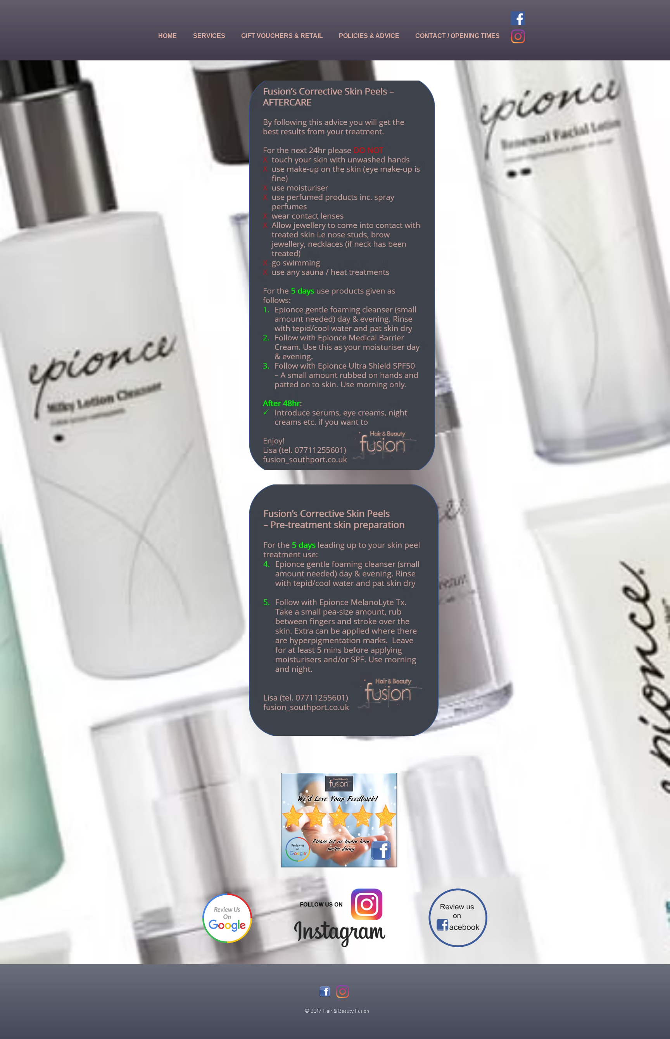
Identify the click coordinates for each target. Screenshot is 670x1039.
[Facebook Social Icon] (518, 18)
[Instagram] (518, 36)
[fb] (324, 991)
